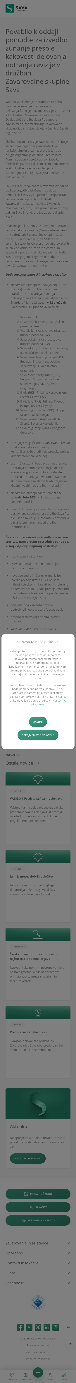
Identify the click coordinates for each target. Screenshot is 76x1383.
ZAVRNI (38, 722)
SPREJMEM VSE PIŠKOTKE (38, 735)
